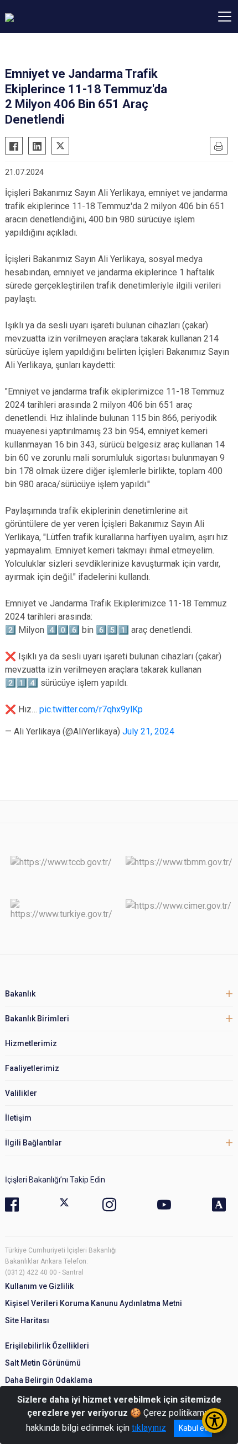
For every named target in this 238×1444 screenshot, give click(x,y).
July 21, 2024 (148, 731)
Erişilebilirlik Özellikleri (47, 1345)
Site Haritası (27, 1320)
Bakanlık (20, 993)
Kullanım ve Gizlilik (39, 1286)
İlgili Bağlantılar (33, 1142)
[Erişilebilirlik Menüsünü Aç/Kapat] (214, 1420)
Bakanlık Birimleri (37, 1018)
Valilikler (21, 1093)
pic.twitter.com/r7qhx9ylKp (91, 709)
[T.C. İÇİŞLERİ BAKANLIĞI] (66, 16)
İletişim (18, 1117)
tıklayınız (149, 1427)
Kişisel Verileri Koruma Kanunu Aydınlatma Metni (93, 1303)
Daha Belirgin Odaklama (48, 1380)
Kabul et (193, 1428)
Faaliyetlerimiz (32, 1068)
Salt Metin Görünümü (43, 1362)
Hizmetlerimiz (31, 1043)
